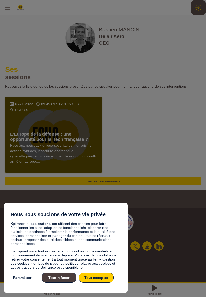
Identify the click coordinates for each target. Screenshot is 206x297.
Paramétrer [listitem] (22, 278)
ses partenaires (44, 223)
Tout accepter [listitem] (96, 278)
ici (82, 267)
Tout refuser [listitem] (58, 278)
